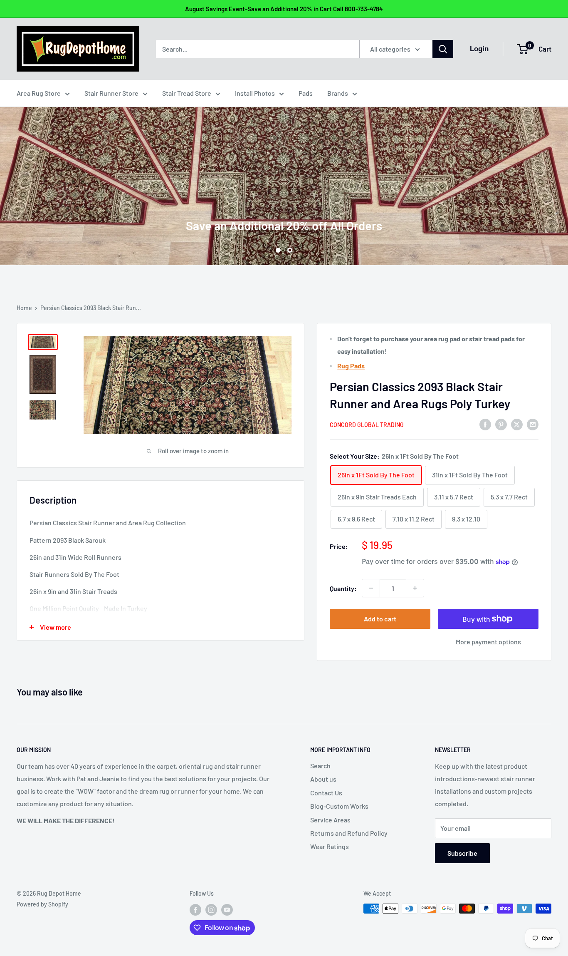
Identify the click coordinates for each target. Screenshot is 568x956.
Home (24, 307)
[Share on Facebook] (485, 423)
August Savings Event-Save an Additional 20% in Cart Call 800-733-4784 (284, 8)
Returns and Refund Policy (349, 833)
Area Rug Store (39, 93)
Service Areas (330, 820)
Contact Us (326, 793)
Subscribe (462, 853)
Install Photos (255, 93)
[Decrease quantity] (371, 588)
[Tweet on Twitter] (517, 423)
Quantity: (343, 588)
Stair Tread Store (186, 93)
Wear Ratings (329, 846)
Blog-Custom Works (339, 806)
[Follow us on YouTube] (227, 909)
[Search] (442, 49)
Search (320, 766)
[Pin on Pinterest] (501, 423)
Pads (306, 93)
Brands (337, 93)
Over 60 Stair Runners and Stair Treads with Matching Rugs (284, 189)
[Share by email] (532, 423)
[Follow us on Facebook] (195, 909)
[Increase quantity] (415, 588)
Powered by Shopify (42, 904)
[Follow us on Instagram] (211, 909)
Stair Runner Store (111, 93)
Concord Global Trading (367, 424)
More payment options (488, 642)
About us (323, 779)
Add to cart (380, 619)
